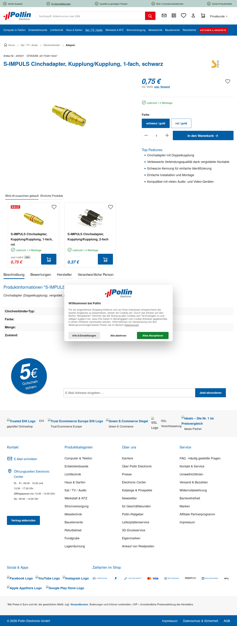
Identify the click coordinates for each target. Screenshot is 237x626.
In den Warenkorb (201, 135)
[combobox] (91, 16)
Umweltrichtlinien (191, 474)
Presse (127, 474)
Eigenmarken (131, 538)
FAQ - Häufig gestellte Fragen (200, 458)
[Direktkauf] (174, 15)
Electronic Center (134, 482)
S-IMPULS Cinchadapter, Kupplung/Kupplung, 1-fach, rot (32, 239)
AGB (227, 620)
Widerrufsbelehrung (193, 490)
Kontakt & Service (192, 466)
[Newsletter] (164, 15)
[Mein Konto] (193, 15)
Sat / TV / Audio (75, 490)
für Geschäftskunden (136, 506)
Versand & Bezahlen (194, 482)
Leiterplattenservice (135, 522)
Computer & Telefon (78, 458)
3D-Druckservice (133, 530)
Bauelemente (74, 522)
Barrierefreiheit (190, 498)
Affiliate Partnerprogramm (197, 514)
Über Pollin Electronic (137, 466)
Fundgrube (72, 538)
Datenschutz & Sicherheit (200, 620)
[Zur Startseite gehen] (17, 15)
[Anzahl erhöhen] (167, 135)
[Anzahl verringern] (146, 135)
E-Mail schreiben (25, 458)
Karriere (127, 458)
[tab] (13, 275)
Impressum (187, 522)
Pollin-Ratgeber (132, 514)
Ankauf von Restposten (138, 546)
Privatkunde (217, 16)
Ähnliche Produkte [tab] (51, 196)
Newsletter (129, 498)
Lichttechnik (73, 474)
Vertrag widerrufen (23, 520)
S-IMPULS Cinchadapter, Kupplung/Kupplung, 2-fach (87, 236)
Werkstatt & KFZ (76, 498)
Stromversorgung (76, 506)
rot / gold (181, 123)
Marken (185, 506)
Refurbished (73, 530)
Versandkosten (79, 604)
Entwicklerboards (76, 466)
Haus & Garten (75, 482)
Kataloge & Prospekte (137, 490)
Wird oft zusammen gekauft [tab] (22, 196)
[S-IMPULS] (216, 65)
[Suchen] (150, 16)
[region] (69, 114)
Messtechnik (73, 514)
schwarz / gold (155, 123)
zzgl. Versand (162, 86)
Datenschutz (86, 400)
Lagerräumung (75, 546)
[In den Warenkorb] (48, 259)
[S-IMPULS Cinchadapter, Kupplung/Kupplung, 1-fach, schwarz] (69, 114)
